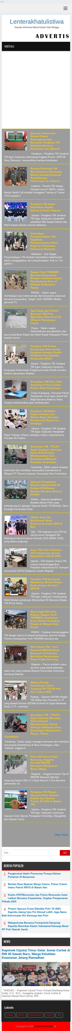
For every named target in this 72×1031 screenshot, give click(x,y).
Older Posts (61, 834)
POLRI (49, 1015)
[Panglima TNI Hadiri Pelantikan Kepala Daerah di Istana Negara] (15, 221)
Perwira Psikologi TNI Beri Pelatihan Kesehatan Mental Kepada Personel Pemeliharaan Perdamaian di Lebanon (46, 174)
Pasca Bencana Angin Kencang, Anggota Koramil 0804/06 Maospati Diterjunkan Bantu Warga (44, 762)
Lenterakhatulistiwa (37, 21)
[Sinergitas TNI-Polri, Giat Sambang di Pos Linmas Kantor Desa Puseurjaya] (15, 399)
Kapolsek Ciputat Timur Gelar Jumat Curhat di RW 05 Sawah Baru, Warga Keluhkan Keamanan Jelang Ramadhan (36, 954)
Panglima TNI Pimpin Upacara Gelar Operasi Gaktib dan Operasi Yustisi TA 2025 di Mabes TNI (46, 798)
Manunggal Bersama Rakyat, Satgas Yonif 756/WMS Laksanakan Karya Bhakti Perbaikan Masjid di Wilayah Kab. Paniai (45, 619)
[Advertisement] (36, 91)
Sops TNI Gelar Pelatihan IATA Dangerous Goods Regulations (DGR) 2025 (46, 553)
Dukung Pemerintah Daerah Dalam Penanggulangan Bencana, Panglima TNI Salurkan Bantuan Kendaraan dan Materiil (45, 141)
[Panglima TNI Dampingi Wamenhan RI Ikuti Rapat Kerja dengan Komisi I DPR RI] (15, 596)
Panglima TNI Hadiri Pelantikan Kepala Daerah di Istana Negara (45, 207)
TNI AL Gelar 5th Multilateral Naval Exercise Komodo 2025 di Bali (46, 522)
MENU (9, 46)
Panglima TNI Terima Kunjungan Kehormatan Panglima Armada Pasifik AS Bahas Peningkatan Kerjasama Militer (45, 352)
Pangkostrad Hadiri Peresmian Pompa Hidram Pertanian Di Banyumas (34, 875)
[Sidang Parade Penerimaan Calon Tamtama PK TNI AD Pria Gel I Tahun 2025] (15, 699)
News (21, 1015)
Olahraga (36, 1015)
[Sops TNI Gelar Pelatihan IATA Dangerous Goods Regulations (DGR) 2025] (15, 567)
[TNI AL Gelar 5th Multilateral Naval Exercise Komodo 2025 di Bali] (15, 534)
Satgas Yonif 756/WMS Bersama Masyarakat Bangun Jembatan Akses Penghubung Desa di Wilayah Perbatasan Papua (46, 280)
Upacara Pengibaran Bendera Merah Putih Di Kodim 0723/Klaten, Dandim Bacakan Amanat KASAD (46, 488)
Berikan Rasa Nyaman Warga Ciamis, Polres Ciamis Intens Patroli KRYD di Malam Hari (37, 886)
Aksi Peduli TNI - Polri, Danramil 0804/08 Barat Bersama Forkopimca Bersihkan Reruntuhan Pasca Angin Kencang (44, 653)
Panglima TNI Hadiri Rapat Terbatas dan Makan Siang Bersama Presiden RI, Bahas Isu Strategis (44, 417)
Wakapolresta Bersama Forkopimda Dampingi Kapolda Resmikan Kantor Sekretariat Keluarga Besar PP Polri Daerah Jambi (35, 926)
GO (65, 853)
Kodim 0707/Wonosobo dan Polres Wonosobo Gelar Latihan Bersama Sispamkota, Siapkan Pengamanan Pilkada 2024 (35, 898)
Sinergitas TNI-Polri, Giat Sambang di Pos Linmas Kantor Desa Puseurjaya (45, 384)
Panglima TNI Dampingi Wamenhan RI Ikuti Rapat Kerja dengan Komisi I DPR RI (46, 584)
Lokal (10, 1015)
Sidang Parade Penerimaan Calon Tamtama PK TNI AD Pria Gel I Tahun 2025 (45, 687)
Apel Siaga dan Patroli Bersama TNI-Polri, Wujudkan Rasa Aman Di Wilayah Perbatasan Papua (45, 317)
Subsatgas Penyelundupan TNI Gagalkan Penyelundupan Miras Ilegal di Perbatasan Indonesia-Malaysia (44, 241)
